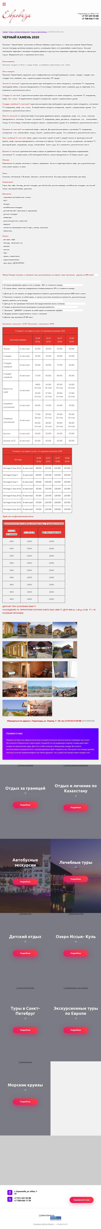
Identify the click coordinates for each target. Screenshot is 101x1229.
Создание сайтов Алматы (43, 1224)
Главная (5, 32)
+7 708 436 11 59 (90, 18)
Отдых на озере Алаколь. (39, 32)
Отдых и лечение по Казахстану (19, 32)
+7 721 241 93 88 (90, 16)
